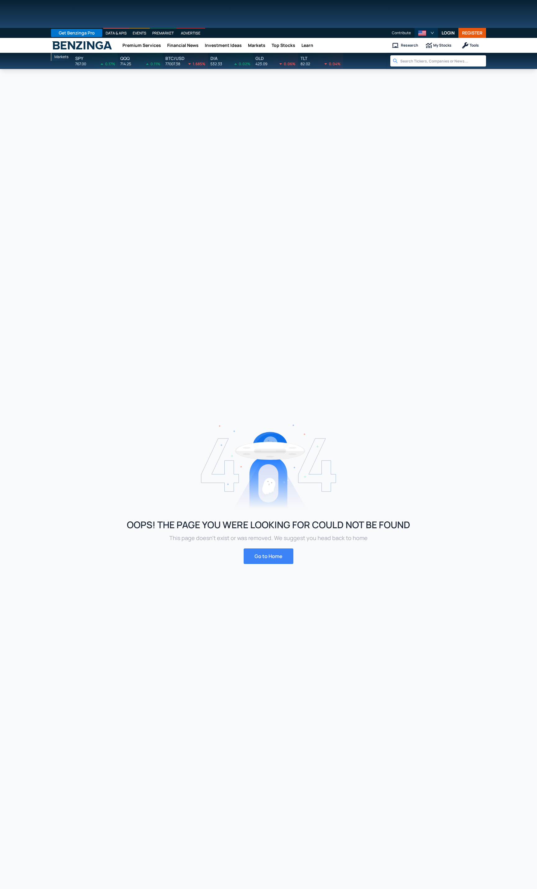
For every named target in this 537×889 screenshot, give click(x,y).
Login (448, 33)
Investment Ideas (223, 45)
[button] (426, 33)
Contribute (401, 32)
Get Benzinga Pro (77, 33)
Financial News (183, 45)
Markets (256, 45)
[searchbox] (443, 60)
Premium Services (141, 45)
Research (409, 45)
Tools (474, 45)
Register (472, 33)
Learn (307, 45)
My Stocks (442, 45)
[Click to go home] (82, 45)
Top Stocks (283, 45)
